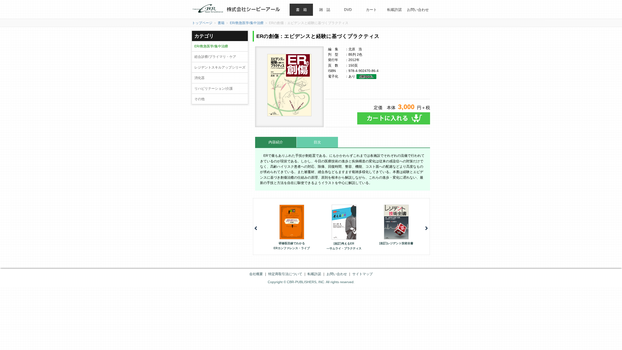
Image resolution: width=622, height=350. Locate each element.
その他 (199, 99)
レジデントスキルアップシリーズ (219, 67)
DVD (348, 10)
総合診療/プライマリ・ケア (215, 57)
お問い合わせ (418, 10)
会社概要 (256, 274)
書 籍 (301, 10)
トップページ (202, 23)
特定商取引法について (285, 274)
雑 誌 (324, 10)
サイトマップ (362, 274)
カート (371, 10)
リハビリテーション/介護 (213, 88)
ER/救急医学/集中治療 (247, 23)
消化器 (199, 78)
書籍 (221, 23)
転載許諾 (394, 10)
